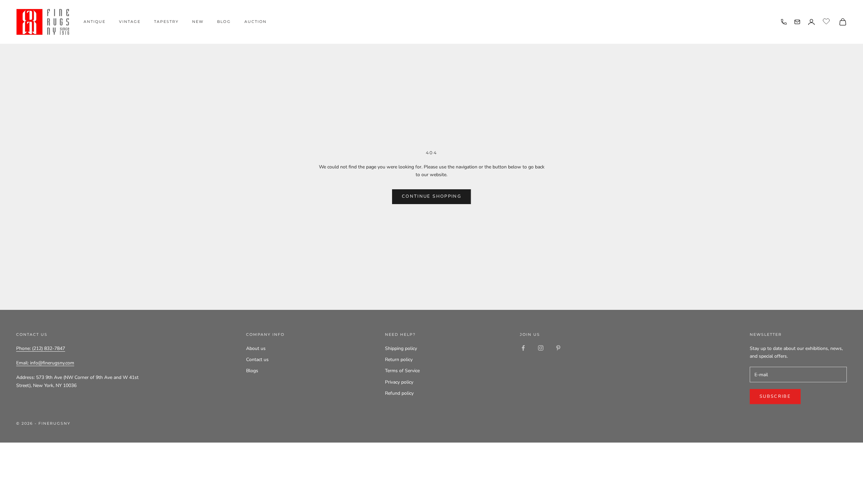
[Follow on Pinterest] (558, 348)
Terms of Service (402, 370)
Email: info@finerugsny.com (45, 363)
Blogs (252, 370)
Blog (224, 21)
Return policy (399, 359)
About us (256, 348)
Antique (95, 21)
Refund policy (399, 393)
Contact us (257, 359)
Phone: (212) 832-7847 (40, 348)
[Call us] (783, 22)
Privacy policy (399, 382)
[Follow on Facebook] (523, 348)
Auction (255, 21)
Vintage (130, 21)
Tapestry (166, 21)
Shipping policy (401, 348)
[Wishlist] (827, 21)
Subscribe (775, 396)
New (198, 21)
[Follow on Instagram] (540, 348)
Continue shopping (431, 196)
